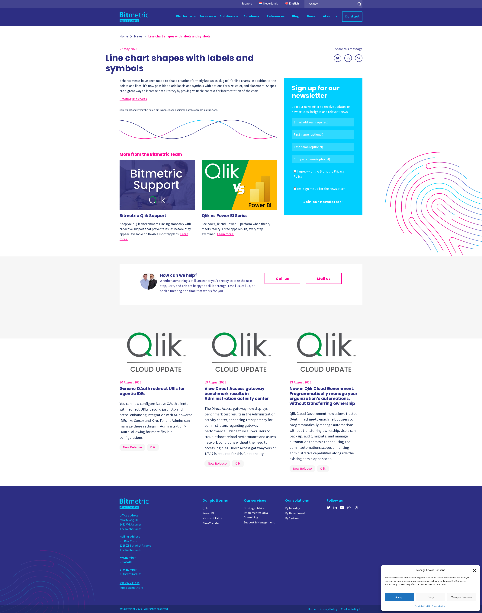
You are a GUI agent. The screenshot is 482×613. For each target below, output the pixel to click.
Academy (251, 16)
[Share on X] (337, 58)
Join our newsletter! (323, 201)
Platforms (184, 16)
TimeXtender (210, 523)
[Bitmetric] (134, 17)
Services (206, 16)
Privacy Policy (438, 606)
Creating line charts (133, 99)
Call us (282, 278)
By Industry (292, 508)
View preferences (461, 597)
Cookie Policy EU (422, 606)
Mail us (324, 278)
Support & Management (259, 522)
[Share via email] (358, 58)
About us (330, 16)
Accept (399, 597)
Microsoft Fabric (212, 518)
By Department (295, 513)
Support (247, 3)
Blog (295, 16)
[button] (474, 570)
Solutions (227, 16)
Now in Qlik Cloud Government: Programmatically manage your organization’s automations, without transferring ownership (323, 396)
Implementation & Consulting (256, 515)
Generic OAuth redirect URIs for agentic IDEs (152, 391)
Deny (431, 597)
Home (124, 36)
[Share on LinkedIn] (348, 58)
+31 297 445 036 (130, 583)
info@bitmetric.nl (131, 587)
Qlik (205, 508)
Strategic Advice (254, 508)
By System (292, 518)
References (275, 16)
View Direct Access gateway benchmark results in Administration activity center (236, 394)
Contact (352, 16)
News (311, 16)
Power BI (208, 513)
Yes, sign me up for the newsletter (321, 188)
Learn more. (225, 234)
